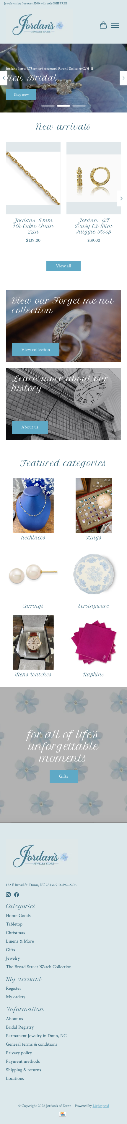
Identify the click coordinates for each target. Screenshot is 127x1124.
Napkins (93, 675)
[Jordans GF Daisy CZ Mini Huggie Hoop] (93, 178)
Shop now (105, 94)
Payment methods (23, 1061)
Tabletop (14, 924)
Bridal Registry (20, 1027)
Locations (15, 1078)
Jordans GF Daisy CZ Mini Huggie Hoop (94, 226)
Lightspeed (101, 1105)
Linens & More (20, 941)
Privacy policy (19, 1053)
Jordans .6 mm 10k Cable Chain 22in (33, 226)
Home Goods (18, 916)
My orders (15, 997)
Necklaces (33, 538)
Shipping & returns (23, 1070)
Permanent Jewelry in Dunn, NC (36, 1036)
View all (63, 266)
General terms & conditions (31, 1044)
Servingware (93, 606)
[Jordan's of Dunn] (39, 25)
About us (14, 1019)
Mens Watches (33, 675)
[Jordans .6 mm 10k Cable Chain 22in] (33, 178)
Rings (94, 538)
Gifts (63, 776)
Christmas (15, 933)
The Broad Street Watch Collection (38, 967)
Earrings (33, 606)
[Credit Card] (62, 1115)
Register (13, 988)
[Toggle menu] (115, 25)
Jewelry (13, 958)
